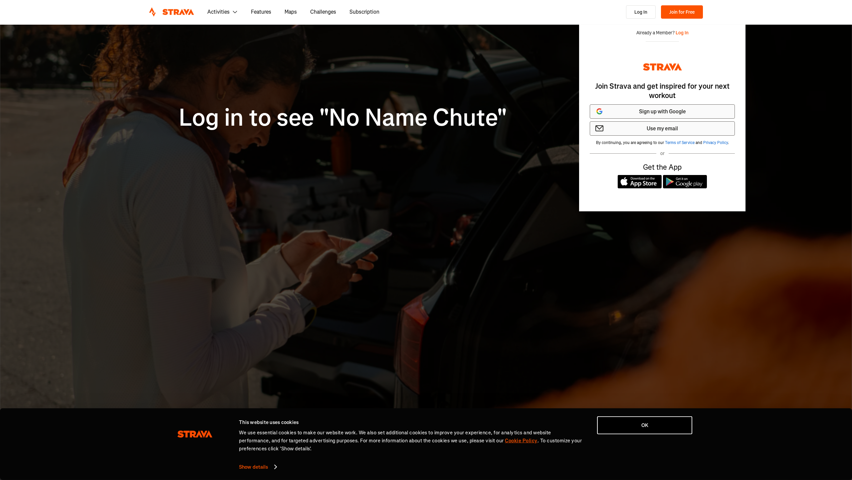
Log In (640, 12)
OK (644, 425)
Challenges (323, 11)
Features (261, 11)
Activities (218, 11)
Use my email (662, 128)
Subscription (364, 11)
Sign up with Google (662, 111)
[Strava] (171, 12)
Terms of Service (680, 142)
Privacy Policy (715, 142)
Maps (291, 11)
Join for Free (682, 12)
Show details (253, 467)
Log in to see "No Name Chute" (343, 118)
